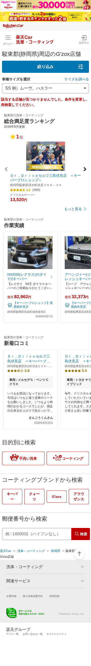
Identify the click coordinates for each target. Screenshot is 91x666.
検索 (83, 534)
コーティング (72, 458)
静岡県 (55, 551)
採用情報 (54, 596)
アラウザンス (79, 496)
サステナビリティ (57, 634)
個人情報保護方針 (33, 596)
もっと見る (73, 209)
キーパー (12, 496)
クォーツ (34, 496)
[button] (85, 170)
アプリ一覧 (12, 634)
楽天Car (5, 551)
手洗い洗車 (28, 458)
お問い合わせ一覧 (32, 634)
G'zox (56, 497)
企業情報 (11, 596)
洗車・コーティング (31, 551)
